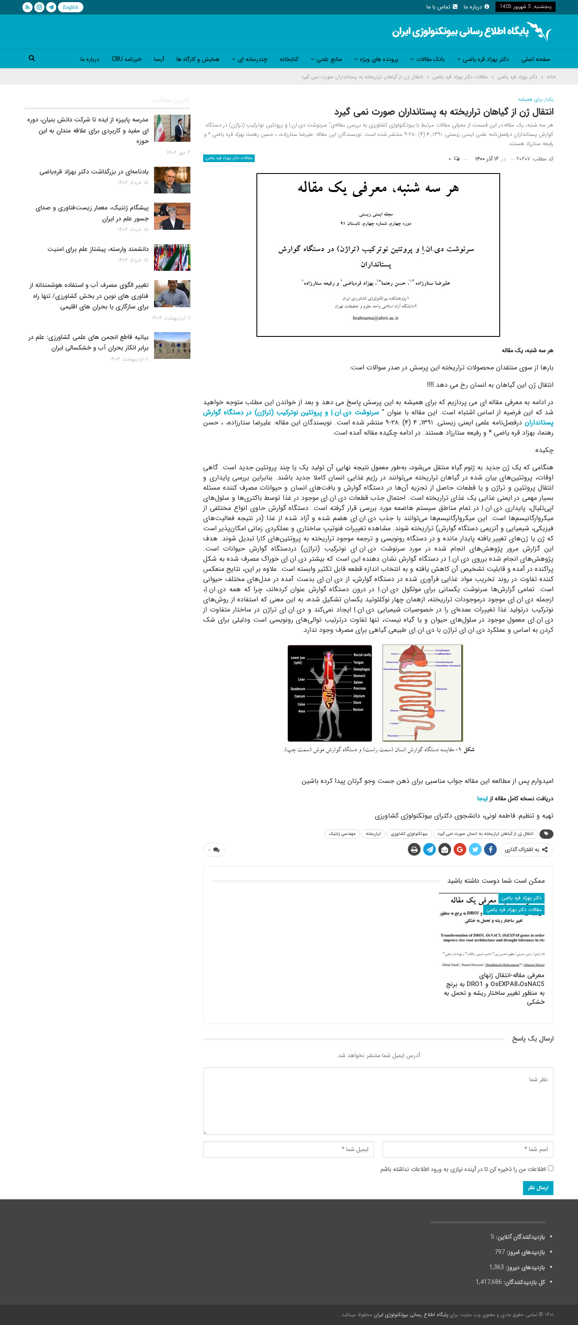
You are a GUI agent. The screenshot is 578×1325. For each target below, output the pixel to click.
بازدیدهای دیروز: (524, 1267)
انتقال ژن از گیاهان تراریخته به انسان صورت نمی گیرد (486, 834)
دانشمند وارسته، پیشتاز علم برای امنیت (98, 249)
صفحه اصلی (535, 59)
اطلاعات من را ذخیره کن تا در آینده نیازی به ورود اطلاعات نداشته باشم (463, 1169)
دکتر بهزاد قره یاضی (486, 59)
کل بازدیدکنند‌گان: (523, 1282)
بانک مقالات (430, 59)
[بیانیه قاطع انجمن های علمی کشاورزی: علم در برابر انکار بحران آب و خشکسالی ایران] (172, 345)
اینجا (482, 798)
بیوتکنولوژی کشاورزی (409, 834)
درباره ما (473, 7)
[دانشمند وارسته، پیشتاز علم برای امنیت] (172, 257)
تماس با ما (438, 7)
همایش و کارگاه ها (198, 59)
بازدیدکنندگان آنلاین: (519, 1237)
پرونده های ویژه (379, 59)
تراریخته (373, 834)
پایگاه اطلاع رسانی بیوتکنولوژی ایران (411, 1315)
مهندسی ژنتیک (342, 834)
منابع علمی (329, 59)
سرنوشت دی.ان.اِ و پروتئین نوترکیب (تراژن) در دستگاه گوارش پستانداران (378, 417)
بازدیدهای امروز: (525, 1252)
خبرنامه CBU (127, 59)
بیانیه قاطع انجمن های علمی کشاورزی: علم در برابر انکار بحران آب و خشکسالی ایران (88, 342)
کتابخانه (289, 59)
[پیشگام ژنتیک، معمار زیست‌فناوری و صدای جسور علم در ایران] (172, 216)
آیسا (159, 59)
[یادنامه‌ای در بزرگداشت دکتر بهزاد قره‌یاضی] (172, 180)
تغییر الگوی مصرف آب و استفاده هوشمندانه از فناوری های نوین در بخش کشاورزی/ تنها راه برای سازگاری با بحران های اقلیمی (89, 296)
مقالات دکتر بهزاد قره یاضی (229, 158)
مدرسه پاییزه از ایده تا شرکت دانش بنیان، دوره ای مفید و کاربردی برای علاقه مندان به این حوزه (88, 130)
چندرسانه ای (252, 59)
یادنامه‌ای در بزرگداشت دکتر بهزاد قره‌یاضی (94, 172)
